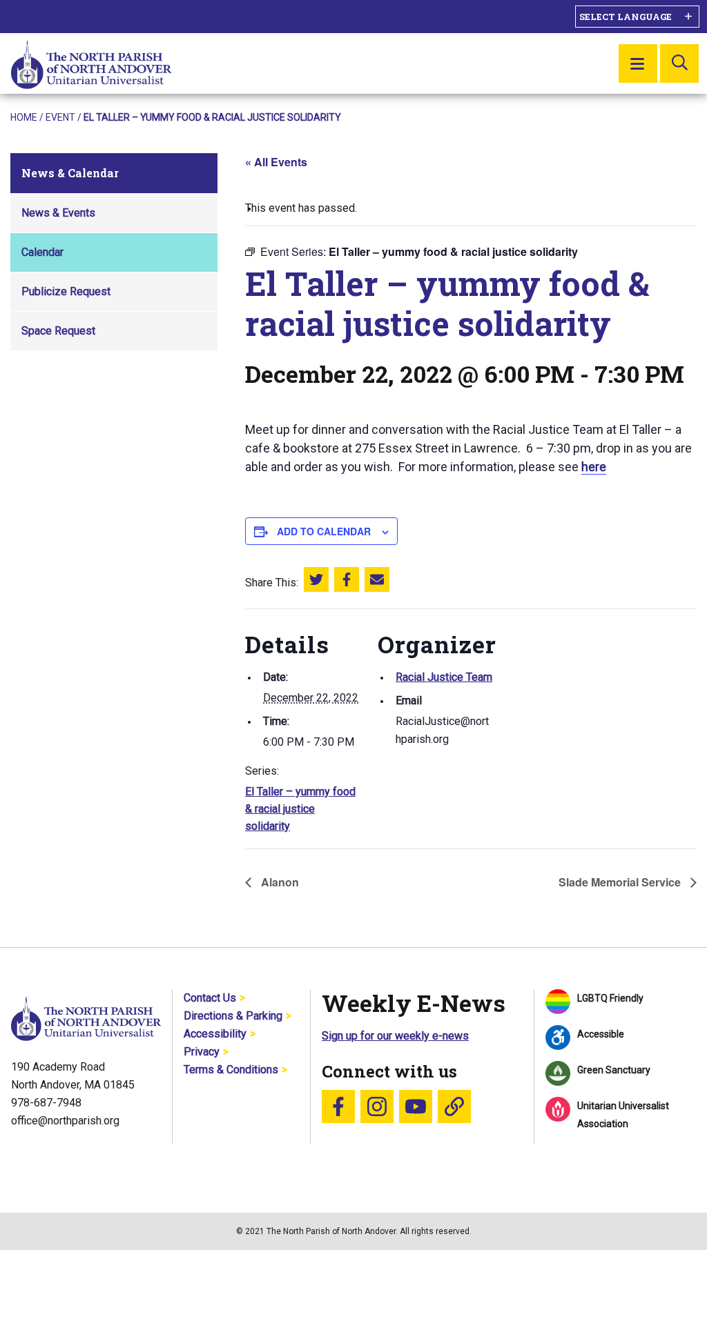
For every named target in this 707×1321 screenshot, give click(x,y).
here (593, 466)
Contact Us (210, 997)
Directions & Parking (233, 1015)
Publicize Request (65, 291)
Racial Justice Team (444, 677)
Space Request (58, 330)
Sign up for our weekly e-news (395, 1035)
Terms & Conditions (231, 1069)
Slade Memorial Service (621, 882)
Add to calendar (324, 531)
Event (60, 117)
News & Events (58, 212)
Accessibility (215, 1033)
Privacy (202, 1051)
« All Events (276, 162)
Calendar (42, 252)
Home (23, 117)
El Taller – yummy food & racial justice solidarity (300, 809)
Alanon (278, 882)
